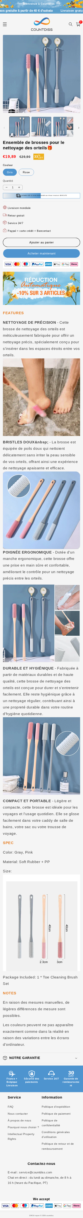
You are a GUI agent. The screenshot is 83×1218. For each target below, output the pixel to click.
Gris (10, 172)
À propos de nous (19, 1120)
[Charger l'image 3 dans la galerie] (63, 127)
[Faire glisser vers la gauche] (4, 128)
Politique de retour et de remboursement (58, 1146)
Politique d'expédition (56, 1106)
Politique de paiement (56, 1113)
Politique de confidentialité (51, 1123)
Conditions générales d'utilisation (56, 1134)
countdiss (50, 1215)
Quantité (8, 180)
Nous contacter (18, 1113)
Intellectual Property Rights (21, 1136)
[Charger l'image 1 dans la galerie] (19, 127)
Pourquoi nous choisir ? (23, 1127)
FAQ (11, 1106)
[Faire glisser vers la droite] (79, 128)
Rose (26, 172)
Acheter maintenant (42, 253)
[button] (41, 1058)
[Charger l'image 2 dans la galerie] (41, 127)
